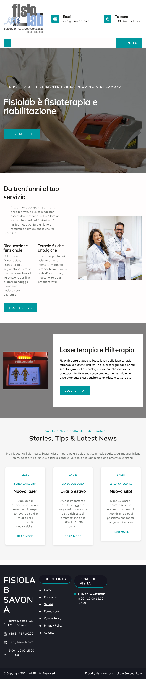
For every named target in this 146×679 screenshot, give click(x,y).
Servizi (48, 604)
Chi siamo (50, 597)
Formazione (51, 611)
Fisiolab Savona (20, 595)
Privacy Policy (53, 625)
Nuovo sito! (121, 491)
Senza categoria (25, 483)
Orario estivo (73, 491)
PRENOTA (129, 43)
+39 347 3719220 (128, 21)
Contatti (49, 632)
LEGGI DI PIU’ (75, 390)
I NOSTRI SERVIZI (20, 307)
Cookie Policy (52, 618)
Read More (26, 536)
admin (25, 475)
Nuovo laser (25, 491)
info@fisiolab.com (76, 21)
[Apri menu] (7, 43)
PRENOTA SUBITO (22, 134)
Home (48, 590)
